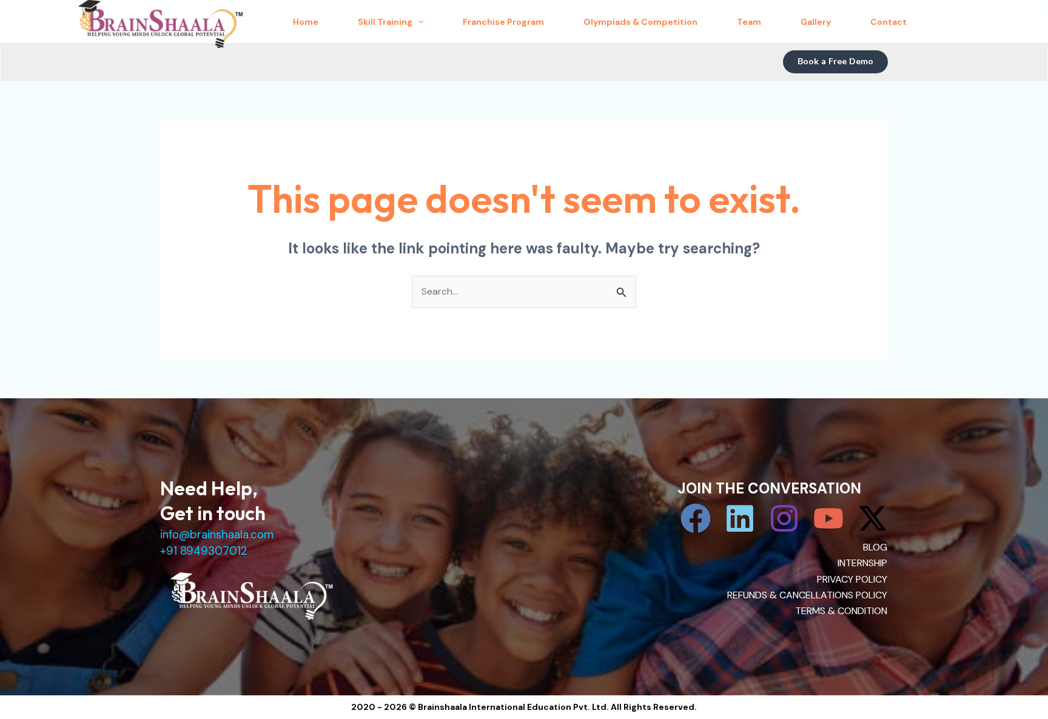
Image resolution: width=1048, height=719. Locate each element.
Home (305, 21)
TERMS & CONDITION (841, 610)
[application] (417, 22)
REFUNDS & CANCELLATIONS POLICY (807, 595)
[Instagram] (784, 518)
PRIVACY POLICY (852, 579)
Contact (888, 21)
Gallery (816, 21)
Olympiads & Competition (640, 21)
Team (749, 21)
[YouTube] (828, 518)
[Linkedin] (740, 518)
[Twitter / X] (873, 518)
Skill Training (385, 21)
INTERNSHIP (862, 563)
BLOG (875, 547)
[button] (835, 61)
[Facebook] (695, 518)
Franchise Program (503, 21)
